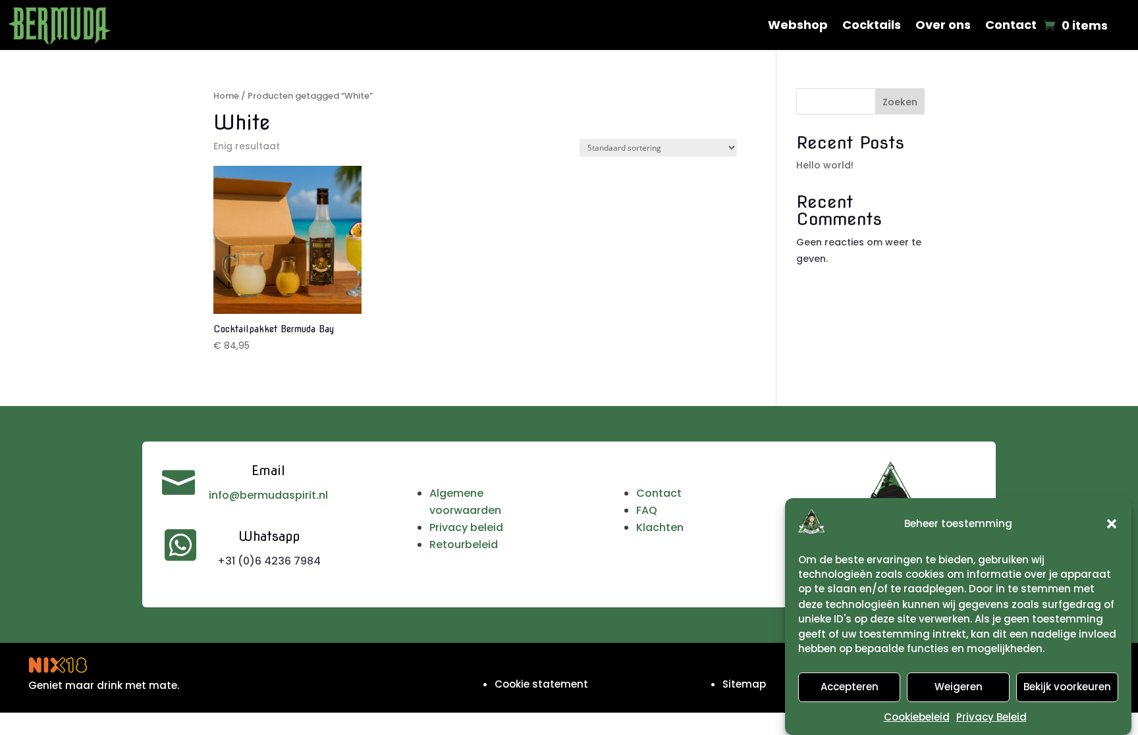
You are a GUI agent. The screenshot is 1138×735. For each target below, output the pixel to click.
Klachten (660, 527)
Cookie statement (541, 684)
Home (226, 95)
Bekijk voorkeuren (1067, 687)
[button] (1111, 523)
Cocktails (871, 24)
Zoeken (899, 102)
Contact (1011, 24)
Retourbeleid (463, 544)
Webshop (798, 24)
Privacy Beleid (991, 716)
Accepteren (850, 687)
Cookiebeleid (917, 716)
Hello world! (824, 165)
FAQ (646, 510)
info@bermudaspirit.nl (268, 495)
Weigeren (959, 687)
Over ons (943, 24)
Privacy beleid (466, 527)
